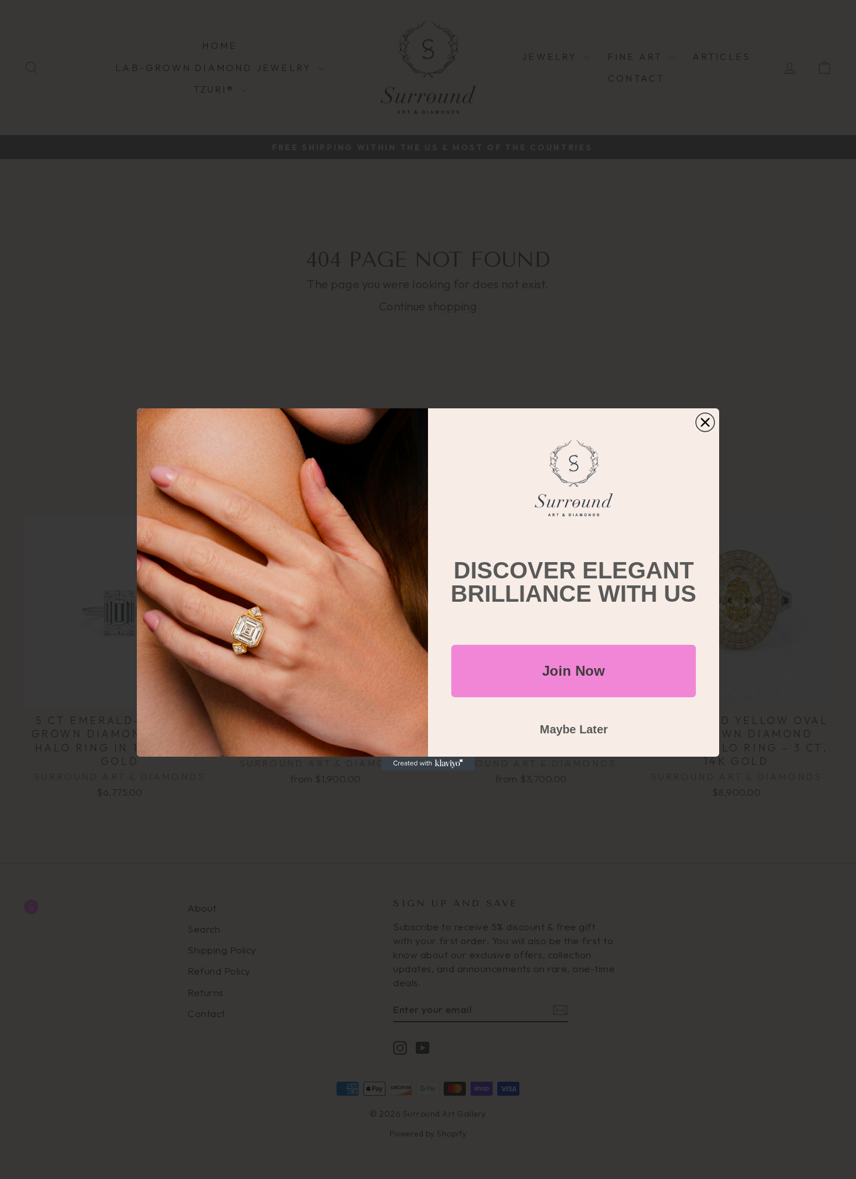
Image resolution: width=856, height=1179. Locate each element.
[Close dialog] (705, 422)
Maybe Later (574, 729)
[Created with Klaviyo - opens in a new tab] (428, 764)
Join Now (573, 671)
